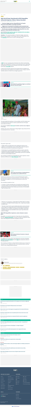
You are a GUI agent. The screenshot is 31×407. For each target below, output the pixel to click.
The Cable (8, 66)
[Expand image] (29, 100)
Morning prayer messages (11, 267)
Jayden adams (22, 267)
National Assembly (9, 217)
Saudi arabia (5, 267)
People (1, 317)
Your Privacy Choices (16, 406)
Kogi (18, 239)
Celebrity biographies (3, 349)
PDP (2, 63)
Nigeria (4, 14)
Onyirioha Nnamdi (10, 21)
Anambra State (7, 265)
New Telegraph (15, 156)
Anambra (4, 37)
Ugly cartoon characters (7, 268)
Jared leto (17, 267)
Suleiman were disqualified (7, 239)
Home (1, 14)
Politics (1, 303)
